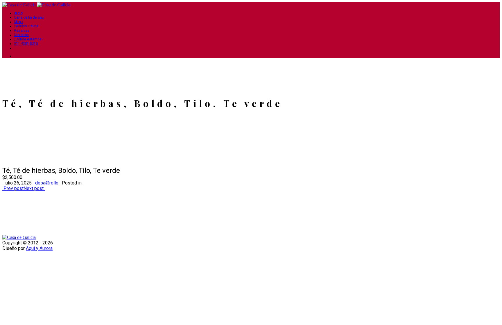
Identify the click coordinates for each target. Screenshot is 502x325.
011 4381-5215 (26, 44)
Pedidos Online (26, 26)
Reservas (21, 31)
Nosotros (21, 35)
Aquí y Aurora (39, 248)
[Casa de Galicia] (19, 4)
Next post (34, 188)
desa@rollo (47, 183)
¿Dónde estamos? (28, 39)
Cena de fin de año (29, 17)
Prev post (13, 188)
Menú (18, 22)
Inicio (18, 13)
